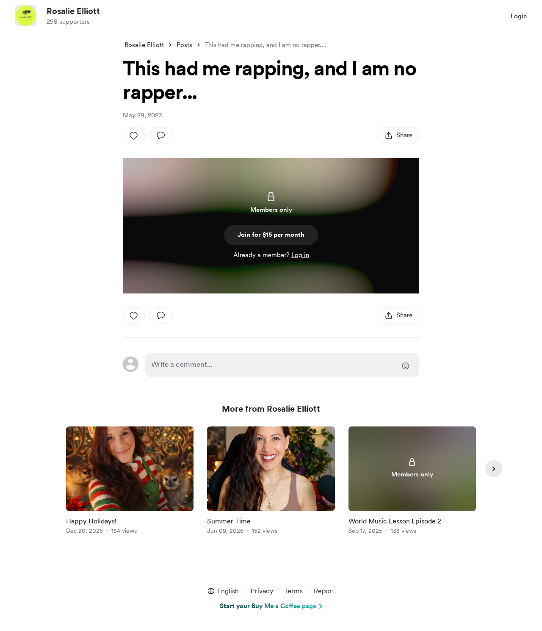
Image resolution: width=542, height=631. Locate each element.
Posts (184, 45)
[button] (222, 591)
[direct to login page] (282, 365)
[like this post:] (134, 135)
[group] (130, 481)
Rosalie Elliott (73, 11)
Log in (300, 255)
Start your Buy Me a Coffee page (268, 606)
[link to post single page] (130, 481)
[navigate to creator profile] (25, 15)
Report (324, 591)
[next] (493, 468)
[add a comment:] (161, 135)
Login (519, 16)
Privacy (262, 591)
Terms (293, 591)
